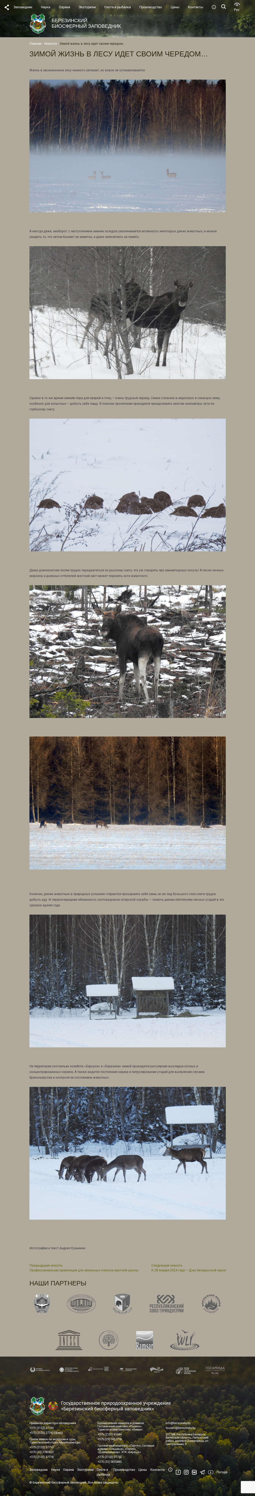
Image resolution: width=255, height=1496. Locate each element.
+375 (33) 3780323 (41, 1452)
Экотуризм (85, 1470)
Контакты (157, 1470)
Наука (55, 1470)
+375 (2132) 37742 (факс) (46, 1432)
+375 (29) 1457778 (110, 1439)
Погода (221, 1472)
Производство (124, 1470)
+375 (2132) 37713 (41, 1447)
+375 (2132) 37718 (41, 1457)
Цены (142, 1470)
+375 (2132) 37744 (41, 1428)
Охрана (68, 1470)
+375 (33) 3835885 (110, 1461)
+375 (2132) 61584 (110, 1434)
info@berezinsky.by (178, 1423)
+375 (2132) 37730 (110, 1457)
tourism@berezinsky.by (181, 1428)
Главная (35, 44)
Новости (50, 44)
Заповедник (38, 1470)
